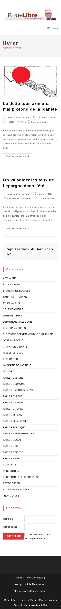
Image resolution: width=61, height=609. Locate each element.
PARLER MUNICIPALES (15, 421)
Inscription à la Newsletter (29, 584)
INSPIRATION (10, 359)
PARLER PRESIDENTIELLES (18, 433)
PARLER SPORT (12, 458)
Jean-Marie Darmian (18, 117)
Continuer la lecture (19, 157)
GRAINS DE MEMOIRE (15, 346)
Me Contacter (35, 577)
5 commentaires (40, 122)
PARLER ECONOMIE (19, 198)
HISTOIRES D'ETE (13, 353)
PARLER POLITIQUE (14, 427)
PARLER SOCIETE (13, 446)
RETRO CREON (11, 483)
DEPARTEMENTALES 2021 (17, 322)
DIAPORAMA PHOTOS (15, 328)
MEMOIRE (8, 371)
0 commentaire (46, 198)
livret (18, 47)
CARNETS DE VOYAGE (15, 297)
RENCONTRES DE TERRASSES (20, 477)
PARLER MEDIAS (12, 415)
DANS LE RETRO (12, 315)
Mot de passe (10, 527)
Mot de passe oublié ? (35, 538)
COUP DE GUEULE (13, 309)
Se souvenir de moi (39, 534)
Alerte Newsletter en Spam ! (30, 591)
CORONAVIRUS (11, 303)
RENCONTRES (11, 471)
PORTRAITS (9, 464)
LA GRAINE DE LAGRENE (17, 365)
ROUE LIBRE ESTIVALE (16, 489)
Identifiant (8, 519)
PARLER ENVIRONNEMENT (18, 390)
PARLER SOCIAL (12, 440)
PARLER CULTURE (13, 378)
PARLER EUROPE (13, 396)
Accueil (19, 577)
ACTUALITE (9, 278)
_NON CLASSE (15, 122)
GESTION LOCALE (13, 340)
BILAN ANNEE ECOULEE (16, 290)
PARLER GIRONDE (13, 409)
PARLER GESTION (13, 402)
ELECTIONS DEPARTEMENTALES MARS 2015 (28, 334)
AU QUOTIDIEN (11, 284)
